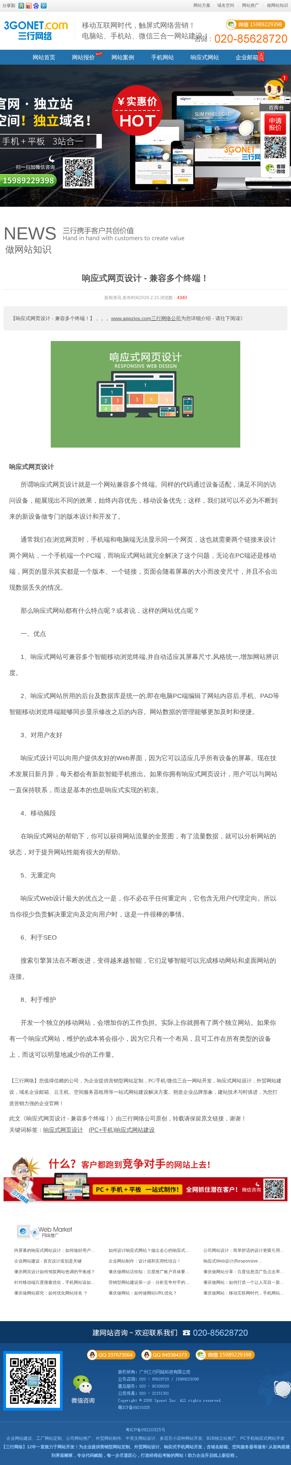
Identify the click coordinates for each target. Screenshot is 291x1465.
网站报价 (83, 57)
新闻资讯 (112, 297)
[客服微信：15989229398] (275, 168)
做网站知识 (277, 5)
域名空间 (225, 5)
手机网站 (162, 57)
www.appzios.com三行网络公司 (146, 318)
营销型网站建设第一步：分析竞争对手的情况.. (152, 1282)
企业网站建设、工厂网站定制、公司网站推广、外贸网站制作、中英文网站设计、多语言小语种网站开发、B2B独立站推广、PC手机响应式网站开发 (145, 1438)
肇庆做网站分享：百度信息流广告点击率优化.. (247, 1271)
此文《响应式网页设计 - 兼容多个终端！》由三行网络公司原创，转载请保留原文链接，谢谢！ (128, 1118)
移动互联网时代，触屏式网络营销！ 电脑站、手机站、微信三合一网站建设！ (146, 30)
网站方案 (201, 5)
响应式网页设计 (31, 466)
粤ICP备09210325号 (145, 1429)
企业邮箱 (247, 57)
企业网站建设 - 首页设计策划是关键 (48, 1261)
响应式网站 (205, 57)
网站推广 (250, 5)
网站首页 (44, 57)
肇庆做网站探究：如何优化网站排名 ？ (51, 1293)
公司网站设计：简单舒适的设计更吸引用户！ (246, 1250)
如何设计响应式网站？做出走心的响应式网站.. (152, 1250)
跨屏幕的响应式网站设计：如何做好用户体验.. (57, 1250)
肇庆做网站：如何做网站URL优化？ (143, 1293)
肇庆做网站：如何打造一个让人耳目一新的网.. (247, 1282)
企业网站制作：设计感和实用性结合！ (145, 1261)
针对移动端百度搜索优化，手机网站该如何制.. (57, 1282)
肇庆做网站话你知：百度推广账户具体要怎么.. (152, 1271)
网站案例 (122, 57)
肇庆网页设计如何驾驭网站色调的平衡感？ (54, 1271)
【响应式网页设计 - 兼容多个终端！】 (53, 318)
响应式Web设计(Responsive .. (232, 1261)
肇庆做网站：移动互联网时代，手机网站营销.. (247, 1293)
